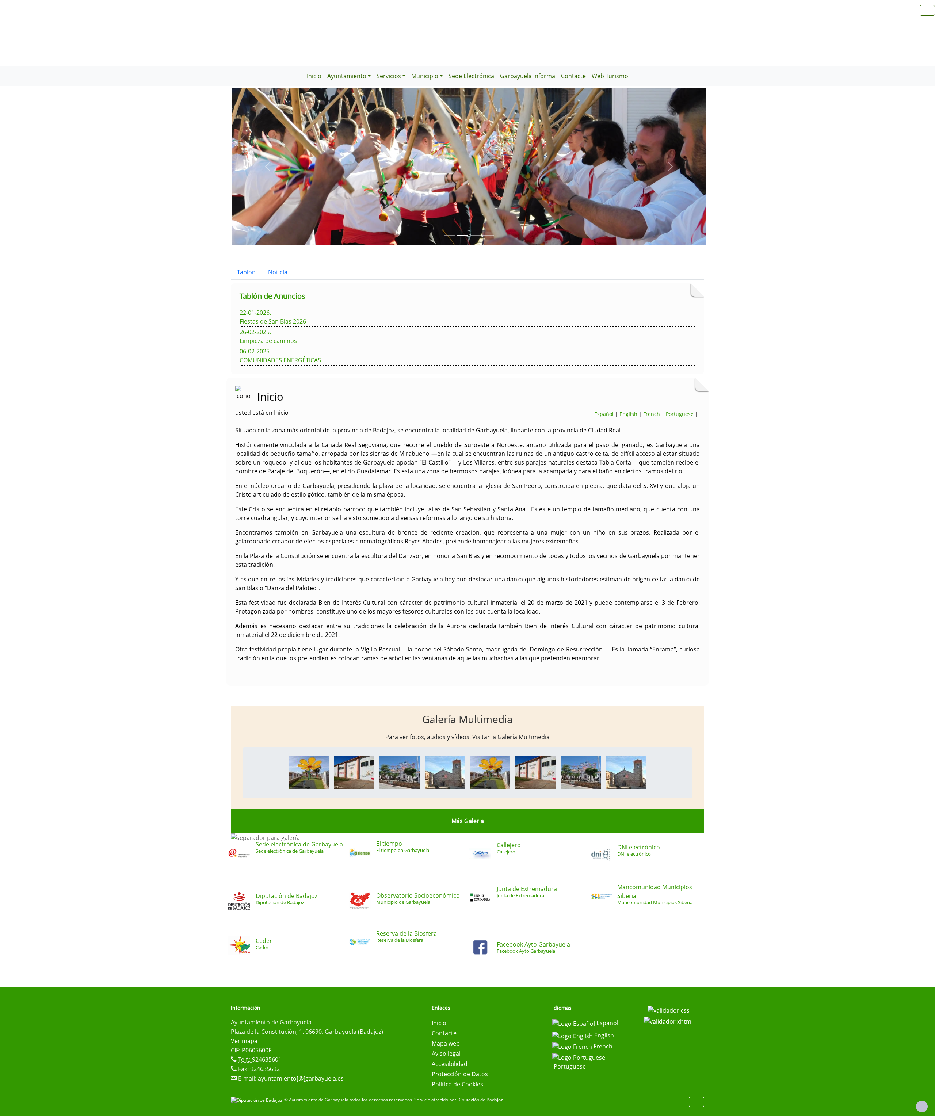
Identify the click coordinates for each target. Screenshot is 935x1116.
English (628, 413)
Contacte (573, 76)
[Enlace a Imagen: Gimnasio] (354, 772)
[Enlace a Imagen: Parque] (309, 772)
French (651, 413)
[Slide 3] (488, 235)
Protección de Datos (460, 1074)
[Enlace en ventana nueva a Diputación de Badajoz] (257, 1100)
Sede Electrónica (471, 76)
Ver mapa (244, 1041)
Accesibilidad (450, 1064)
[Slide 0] (449, 235)
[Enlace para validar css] (669, 1010)
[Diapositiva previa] (267, 166)
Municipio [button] (424, 76)
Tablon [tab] (246, 272)
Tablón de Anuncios (272, 296)
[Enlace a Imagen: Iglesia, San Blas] (445, 772)
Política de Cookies (457, 1084)
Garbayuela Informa (527, 76)
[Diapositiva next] (670, 166)
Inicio (314, 76)
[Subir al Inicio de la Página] (922, 1106)
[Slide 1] (462, 235)
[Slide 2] (475, 235)
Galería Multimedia (467, 719)
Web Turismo (610, 76)
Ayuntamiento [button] (346, 76)
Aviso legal (446, 1054)
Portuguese (680, 413)
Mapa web (446, 1043)
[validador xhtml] (668, 1021)
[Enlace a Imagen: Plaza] (399, 772)
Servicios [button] (389, 76)
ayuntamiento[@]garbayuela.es (301, 1078)
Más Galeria (467, 821)
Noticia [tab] (277, 272)
